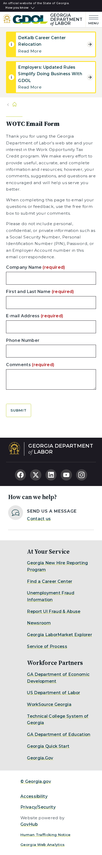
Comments (30, 364)
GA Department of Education (58, 734)
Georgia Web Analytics (42, 844)
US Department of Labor (53, 692)
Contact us (39, 518)
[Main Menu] (92, 19)
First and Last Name (40, 291)
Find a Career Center (49, 581)
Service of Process (47, 646)
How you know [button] (17, 7)
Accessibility (34, 796)
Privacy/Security (38, 807)
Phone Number (22, 340)
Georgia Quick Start (48, 746)
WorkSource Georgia (49, 704)
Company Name (35, 267)
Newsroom (39, 622)
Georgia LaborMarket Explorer (59, 634)
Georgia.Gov (40, 758)
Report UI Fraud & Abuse (53, 611)
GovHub (29, 824)
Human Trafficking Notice (45, 835)
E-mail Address (34, 315)
